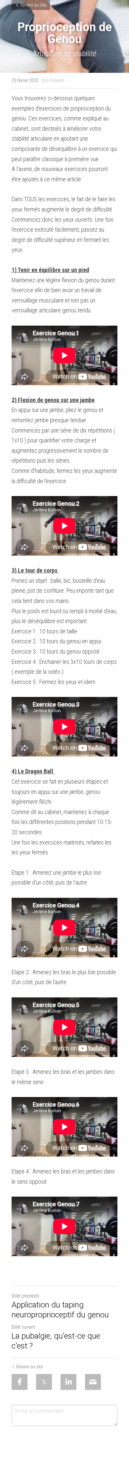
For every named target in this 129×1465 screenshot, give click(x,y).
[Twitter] (44, 1382)
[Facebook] (19, 1382)
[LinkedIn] (68, 1382)
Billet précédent (25, 1296)
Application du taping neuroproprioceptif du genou (60, 1309)
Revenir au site (33, 5)
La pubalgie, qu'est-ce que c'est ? (56, 1341)
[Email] (93, 1382)
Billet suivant (23, 1327)
